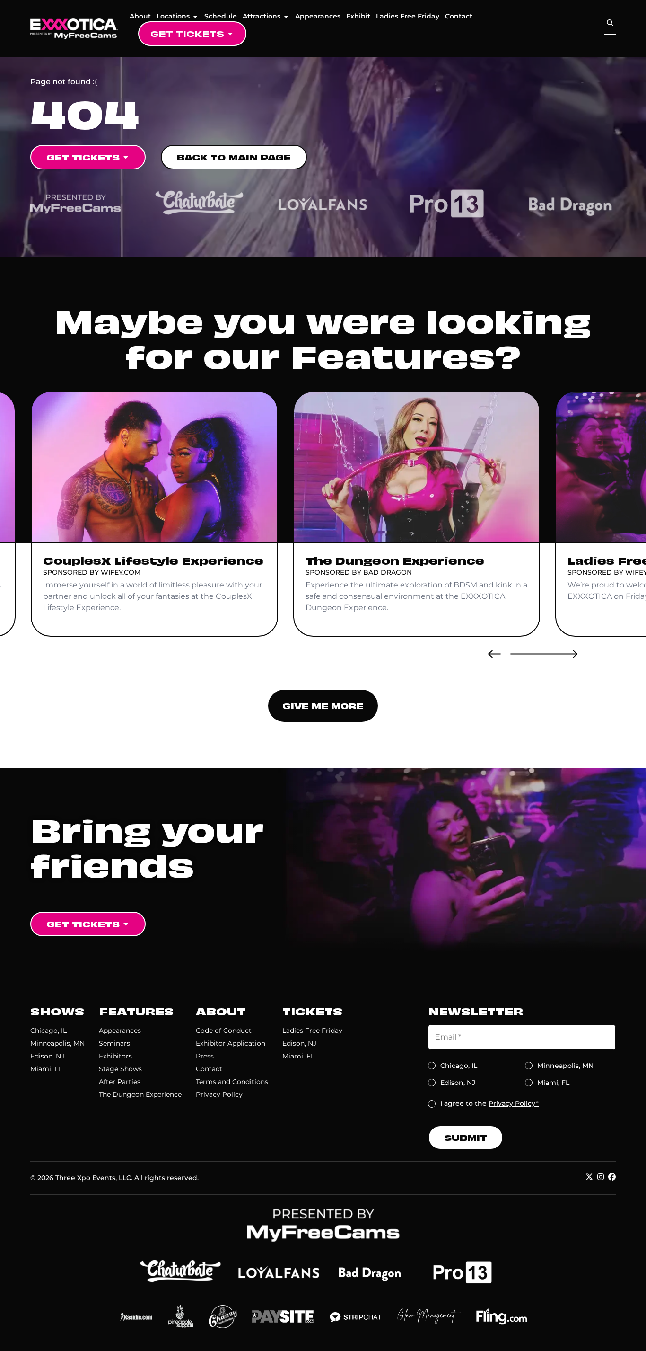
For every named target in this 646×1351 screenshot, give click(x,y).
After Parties (119, 1081)
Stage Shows (120, 1069)
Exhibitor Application (230, 1043)
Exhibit (358, 16)
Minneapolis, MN (57, 1043)
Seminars (114, 1043)
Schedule (220, 16)
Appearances (317, 16)
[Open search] (610, 23)
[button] (494, 654)
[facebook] (612, 1177)
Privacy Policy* (514, 1103)
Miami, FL (46, 1069)
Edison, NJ (47, 1056)
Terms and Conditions (232, 1081)
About (140, 16)
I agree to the (489, 1103)
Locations (173, 16)
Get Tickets (187, 33)
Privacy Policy (219, 1094)
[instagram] (600, 1177)
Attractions (261, 16)
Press (205, 1056)
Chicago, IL (48, 1030)
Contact (458, 16)
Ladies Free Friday (407, 16)
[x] (589, 1177)
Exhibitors (115, 1056)
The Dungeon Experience (140, 1094)
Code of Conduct (224, 1030)
